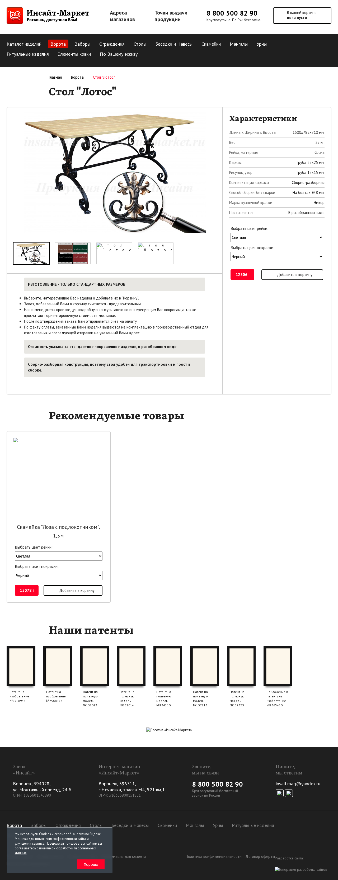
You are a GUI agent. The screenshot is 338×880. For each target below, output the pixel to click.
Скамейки (211, 44)
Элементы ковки (74, 54)
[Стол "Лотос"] (31, 253)
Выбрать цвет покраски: (252, 247)
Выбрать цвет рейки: (249, 228)
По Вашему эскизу (119, 54)
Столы (140, 44)
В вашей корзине (302, 15)
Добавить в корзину (294, 274)
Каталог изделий (24, 44)
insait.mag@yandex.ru (298, 784)
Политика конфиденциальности (214, 856)
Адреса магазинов (122, 16)
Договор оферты (260, 856)
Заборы (82, 44)
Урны (262, 44)
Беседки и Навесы (174, 44)
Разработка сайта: (289, 858)
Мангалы (239, 44)
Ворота (58, 44)
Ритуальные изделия (28, 54)
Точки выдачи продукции (170, 16)
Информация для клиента (123, 856)
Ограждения (112, 44)
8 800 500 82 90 (231, 13)
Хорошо (91, 864)
